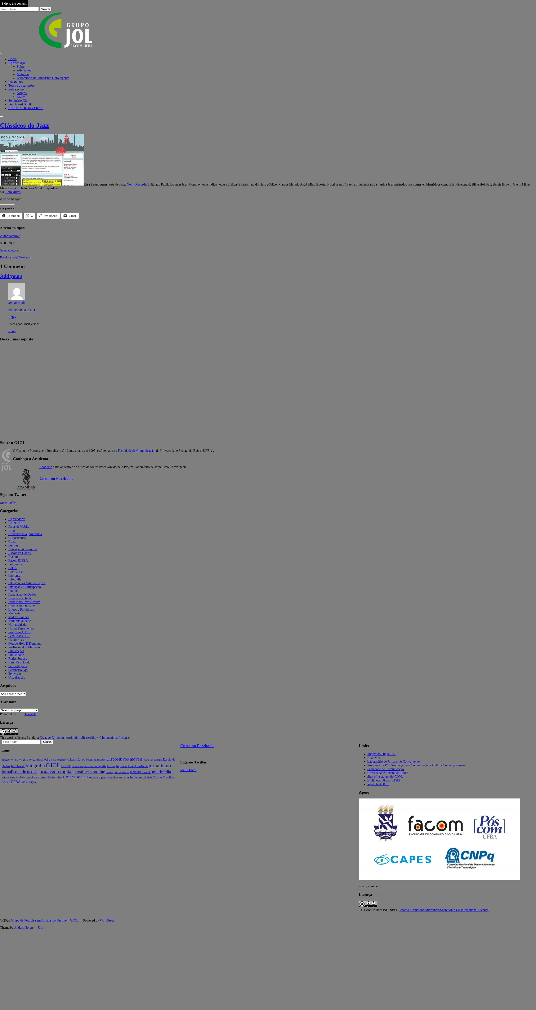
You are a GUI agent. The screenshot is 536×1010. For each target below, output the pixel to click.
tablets (147, 777)
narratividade (17, 777)
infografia (100, 766)
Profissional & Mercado (24, 647)
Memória (23, 74)
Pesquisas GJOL (19, 632)
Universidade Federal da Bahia (387, 773)
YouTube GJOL (378, 784)
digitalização (99, 759)
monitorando (17, 302)
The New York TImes (164, 777)
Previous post (9, 257)
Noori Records (136, 184)
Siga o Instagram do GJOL (385, 776)
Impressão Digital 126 (381, 754)
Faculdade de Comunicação (136, 450)
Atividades (24, 70)
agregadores (8, 759)
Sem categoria (9, 250)
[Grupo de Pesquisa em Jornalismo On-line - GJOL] (66, 48)
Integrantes (15, 81)
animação (43, 759)
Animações (15, 522)
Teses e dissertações (21, 85)
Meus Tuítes (8, 503)
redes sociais (77, 776)
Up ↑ (41, 927)
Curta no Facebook (56, 478)
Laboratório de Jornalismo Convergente (43, 78)
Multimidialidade (19, 621)
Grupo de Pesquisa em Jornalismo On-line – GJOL (44, 920)
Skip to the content (14, 3)
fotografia (35, 765)
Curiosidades (17, 538)
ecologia (158, 759)
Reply (12, 317)
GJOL (12, 568)
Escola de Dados (19, 553)
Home (12, 59)
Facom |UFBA (18, 560)
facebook (18, 766)
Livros (21, 97)
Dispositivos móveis (124, 759)
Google (66, 766)
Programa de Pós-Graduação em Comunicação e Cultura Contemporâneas (416, 765)
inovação (113, 766)
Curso (12, 541)
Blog (11, 530)
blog (53, 760)
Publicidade (16, 655)
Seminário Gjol (18, 100)
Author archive (10, 236)
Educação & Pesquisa (22, 549)
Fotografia (15, 564)
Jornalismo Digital (20, 598)
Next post (25, 257)
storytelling (112, 777)
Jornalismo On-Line (21, 606)
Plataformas (16, 639)
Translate (30, 714)
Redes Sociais (17, 658)
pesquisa (40, 777)
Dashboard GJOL (20, 104)
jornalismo (159, 765)
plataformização (55, 777)
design (89, 759)
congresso (62, 759)
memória (136, 772)
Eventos (13, 556)
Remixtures (13, 192)
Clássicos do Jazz (24, 125)
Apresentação (17, 63)
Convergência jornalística (25, 534)
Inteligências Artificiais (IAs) (27, 583)
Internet (13, 590)
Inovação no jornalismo (134, 766)
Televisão (14, 673)
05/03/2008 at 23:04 (21, 310)
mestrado (146, 772)
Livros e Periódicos (21, 609)
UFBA (16, 782)
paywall (30, 777)
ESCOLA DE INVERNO (25, 108)
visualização (29, 782)
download (148, 760)
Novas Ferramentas (21, 628)
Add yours (11, 276)
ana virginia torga (24, 759)
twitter (6, 782)
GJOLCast (15, 572)
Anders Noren (23, 927)
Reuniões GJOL (19, 662)
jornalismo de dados (19, 771)
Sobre (20, 66)
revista (93, 777)
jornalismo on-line (89, 771)
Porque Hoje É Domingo (24, 643)
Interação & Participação (24, 587)
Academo (45, 467)
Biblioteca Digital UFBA (384, 780)
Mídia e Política (18, 617)
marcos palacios (121, 772)
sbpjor (102, 777)
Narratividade (17, 624)
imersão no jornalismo (83, 766)
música (5, 777)
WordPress (107, 920)
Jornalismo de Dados (22, 594)
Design (13, 545)
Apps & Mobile (18, 526)
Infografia (14, 579)
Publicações (16, 89)
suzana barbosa (130, 777)
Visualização (16, 677)
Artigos (22, 93)
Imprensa (14, 575)
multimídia (161, 771)
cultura (71, 759)
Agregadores (16, 519)
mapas (109, 772)
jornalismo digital (55, 771)
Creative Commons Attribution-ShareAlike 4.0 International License (85, 737)
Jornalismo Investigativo (24, 602)
